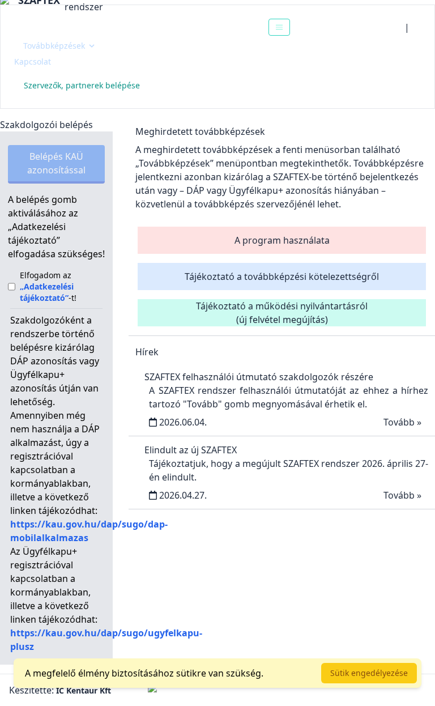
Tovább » (402, 422)
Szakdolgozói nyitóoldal (77, 27)
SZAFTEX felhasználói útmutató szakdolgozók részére (258, 377)
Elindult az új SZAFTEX (190, 450)
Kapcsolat (32, 61)
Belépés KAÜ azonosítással (56, 163)
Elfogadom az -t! (48, 286)
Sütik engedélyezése (369, 672)
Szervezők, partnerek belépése (82, 85)
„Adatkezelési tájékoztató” (47, 292)
